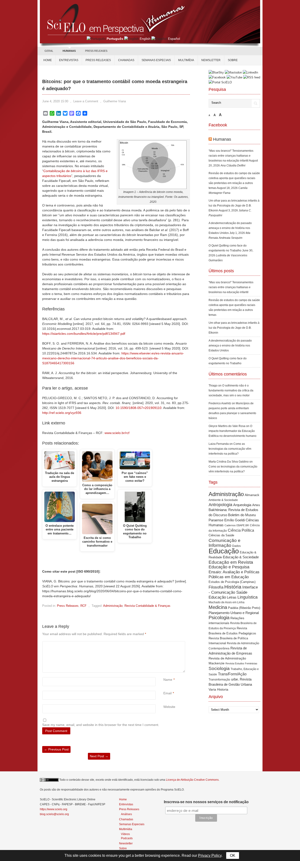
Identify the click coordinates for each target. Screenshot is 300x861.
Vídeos (125, 833)
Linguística (247, 597)
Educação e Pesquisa (229, 567)
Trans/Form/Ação (232, 674)
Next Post (99, 756)
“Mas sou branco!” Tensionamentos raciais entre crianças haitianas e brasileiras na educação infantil (231, 155)
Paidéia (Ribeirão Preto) (244, 608)
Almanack (252, 495)
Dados (236, 546)
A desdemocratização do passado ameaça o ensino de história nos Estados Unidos (230, 228)
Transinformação (219, 679)
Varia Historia (218, 689)
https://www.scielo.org (53, 809)
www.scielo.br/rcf (117, 433)
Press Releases (68, 605)
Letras (231, 597)
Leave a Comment (85, 101)
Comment (164, 643)
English (145, 38)
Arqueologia (242, 505)
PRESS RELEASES (96, 50)
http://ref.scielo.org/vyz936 (61, 413)
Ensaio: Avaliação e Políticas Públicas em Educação (234, 574)
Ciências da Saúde (221, 535)
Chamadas (126, 60)
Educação (224, 551)
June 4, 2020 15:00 (55, 101)
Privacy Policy (209, 855)
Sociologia (219, 668)
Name (167, 679)
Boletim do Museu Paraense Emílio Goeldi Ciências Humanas (234, 520)
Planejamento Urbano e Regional (234, 613)
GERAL (49, 50)
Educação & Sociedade (241, 557)
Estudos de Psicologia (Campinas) (232, 582)
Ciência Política (241, 530)
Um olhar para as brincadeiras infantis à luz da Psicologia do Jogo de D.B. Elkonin (234, 205)
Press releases (98, 60)
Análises (126, 814)
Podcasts (127, 838)
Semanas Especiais (156, 60)
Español (174, 38)
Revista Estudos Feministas (241, 663)
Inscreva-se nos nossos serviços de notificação (206, 802)
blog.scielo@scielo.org (54, 814)
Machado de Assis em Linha (226, 602)
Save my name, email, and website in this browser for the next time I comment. (100, 725)
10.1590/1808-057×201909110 (138, 408)
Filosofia (216, 587)
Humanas (222, 139)
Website (169, 707)
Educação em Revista (231, 562)
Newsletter (211, 60)
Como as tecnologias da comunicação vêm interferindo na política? (230, 448)
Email (167, 693)
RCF (83, 605)
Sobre (233, 60)
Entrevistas (68, 60)
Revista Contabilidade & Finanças (147, 605)
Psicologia (219, 617)
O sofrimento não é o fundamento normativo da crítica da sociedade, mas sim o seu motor (231, 390)
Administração (113, 605)
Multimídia (186, 60)
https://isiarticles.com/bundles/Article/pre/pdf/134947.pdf (83, 333)
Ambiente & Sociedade (223, 499)
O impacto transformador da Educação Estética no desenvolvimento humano (232, 431)
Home (47, 60)
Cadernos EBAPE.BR (237, 525)
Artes (256, 505)
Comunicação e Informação (224, 543)
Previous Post (56, 749)
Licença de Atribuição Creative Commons (192, 779)
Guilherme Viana (114, 101)
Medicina (218, 607)
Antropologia (220, 504)
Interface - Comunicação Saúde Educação (233, 592)
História (232, 586)
